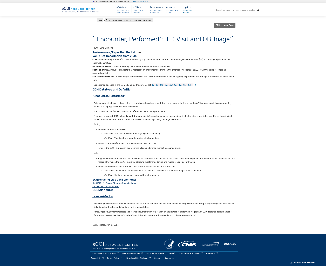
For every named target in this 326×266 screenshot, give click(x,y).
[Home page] (81, 9)
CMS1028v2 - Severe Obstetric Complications (114, 183)
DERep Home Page (225, 25)
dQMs (136, 7)
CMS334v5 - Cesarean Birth (105, 186)
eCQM (96, 48)
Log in (186, 7)
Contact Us (169, 258)
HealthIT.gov (210, 244)
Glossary (157, 258)
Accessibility (96, 258)
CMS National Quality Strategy (104, 253)
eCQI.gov (118, 246)
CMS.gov (187, 244)
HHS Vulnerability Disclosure (136, 258)
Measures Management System (159, 253)
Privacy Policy (113, 258)
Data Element (106, 48)
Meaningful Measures (131, 253)
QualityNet (210, 253)
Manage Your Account (187, 11)
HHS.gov (169, 244)
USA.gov (230, 244)
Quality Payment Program (190, 253)
